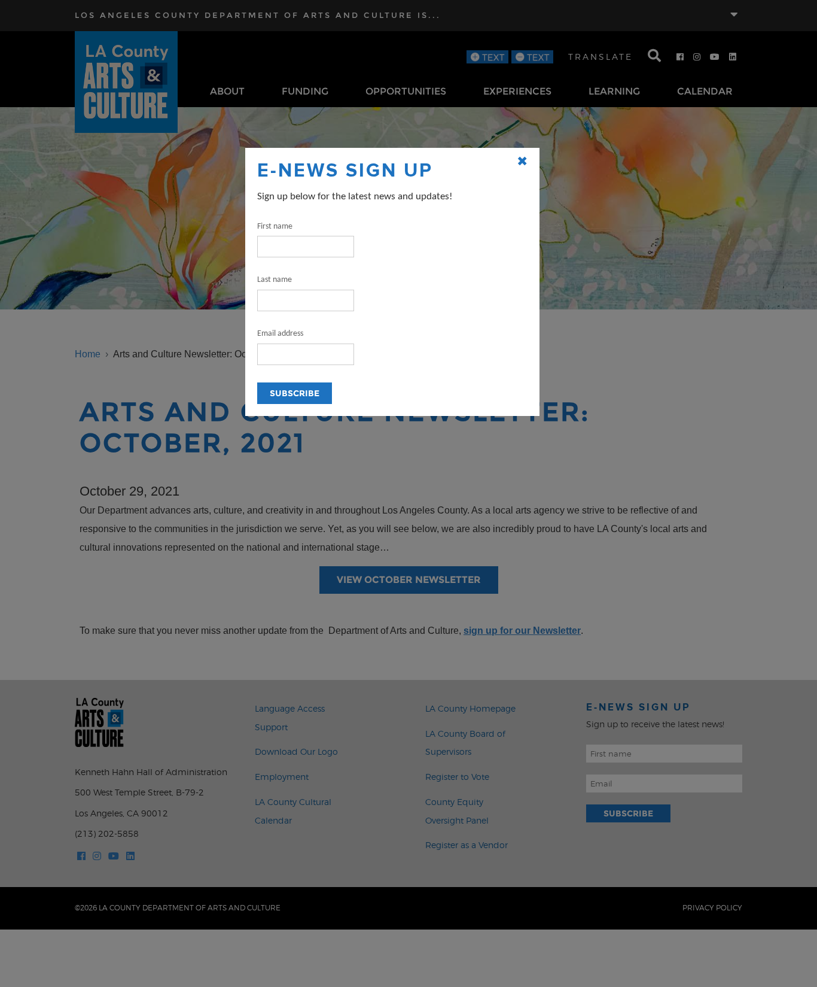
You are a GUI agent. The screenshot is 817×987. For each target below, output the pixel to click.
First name (274, 226)
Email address (280, 333)
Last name (274, 279)
